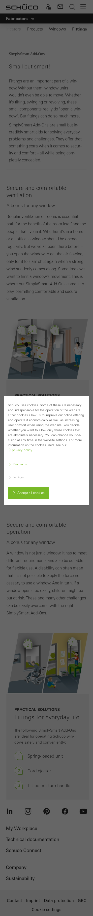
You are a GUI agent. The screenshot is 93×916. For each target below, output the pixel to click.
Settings (18, 477)
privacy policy (22, 450)
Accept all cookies (30, 493)
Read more (20, 464)
